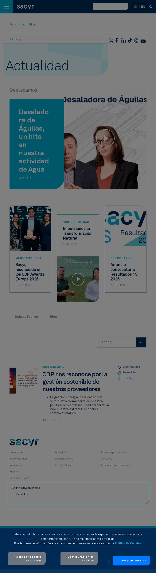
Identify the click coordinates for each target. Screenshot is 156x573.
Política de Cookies (128, 543)
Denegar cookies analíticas (29, 559)
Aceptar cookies (133, 561)
